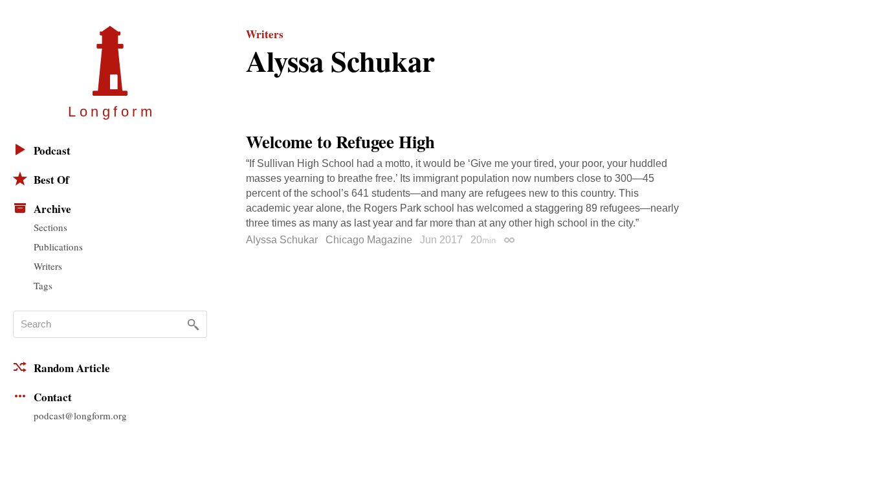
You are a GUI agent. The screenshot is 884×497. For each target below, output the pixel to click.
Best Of (51, 179)
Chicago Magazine (369, 239)
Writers (48, 266)
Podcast (52, 150)
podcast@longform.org (80, 415)
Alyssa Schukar (282, 239)
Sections (50, 227)
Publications (58, 246)
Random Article (72, 368)
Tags (43, 285)
